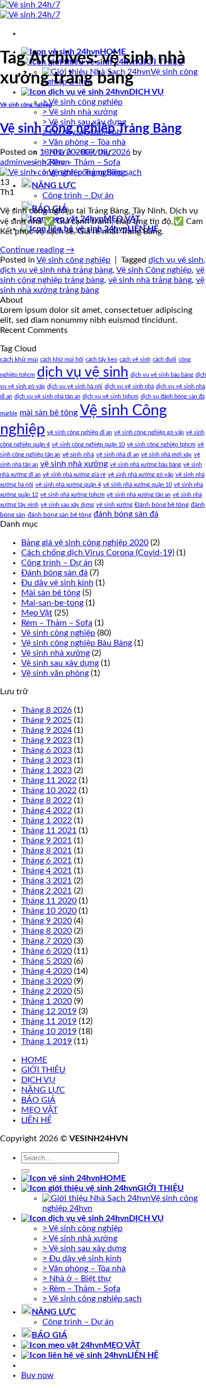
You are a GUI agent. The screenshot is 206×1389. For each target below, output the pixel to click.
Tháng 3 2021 (46, 881)
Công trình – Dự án (78, 195)
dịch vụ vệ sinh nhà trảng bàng (56, 270)
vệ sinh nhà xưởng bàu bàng (145, 465)
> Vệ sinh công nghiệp (82, 102)
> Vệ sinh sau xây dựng (84, 1248)
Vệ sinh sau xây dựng (60, 663)
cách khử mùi (19, 359)
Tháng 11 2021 (49, 830)
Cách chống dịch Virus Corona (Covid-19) (97, 552)
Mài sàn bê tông (50, 593)
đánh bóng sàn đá (125, 514)
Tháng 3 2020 (46, 981)
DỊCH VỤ (146, 92)
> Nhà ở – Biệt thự (76, 1278)
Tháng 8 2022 (46, 800)
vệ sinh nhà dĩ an (117, 455)
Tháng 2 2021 (46, 891)
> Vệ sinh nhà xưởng (79, 112)
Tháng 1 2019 (46, 1041)
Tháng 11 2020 (49, 901)
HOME (34, 1060)
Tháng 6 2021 (46, 860)
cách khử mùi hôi (61, 359)
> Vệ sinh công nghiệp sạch (92, 1298)
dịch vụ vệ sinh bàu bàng (161, 375)
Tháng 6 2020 (46, 951)
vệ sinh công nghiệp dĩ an (79, 432)
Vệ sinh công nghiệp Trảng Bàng (91, 129)
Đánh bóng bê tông (162, 504)
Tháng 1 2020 (46, 1001)
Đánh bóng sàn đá (54, 572)
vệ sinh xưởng (114, 505)
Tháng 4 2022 (46, 810)
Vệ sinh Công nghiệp (154, 270)
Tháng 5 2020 (46, 961)
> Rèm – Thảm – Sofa (81, 162)
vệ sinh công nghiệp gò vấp (149, 432)
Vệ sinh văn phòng (55, 673)
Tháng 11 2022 (49, 780)
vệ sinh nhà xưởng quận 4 (68, 485)
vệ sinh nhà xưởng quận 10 (137, 485)
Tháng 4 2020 (46, 971)
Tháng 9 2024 (46, 730)
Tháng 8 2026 (46, 710)
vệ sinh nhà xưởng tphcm (72, 495)
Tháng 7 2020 (46, 941)
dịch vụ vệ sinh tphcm (110, 396)
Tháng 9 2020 (46, 921)
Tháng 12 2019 (49, 1011)
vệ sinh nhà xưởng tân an (139, 495)
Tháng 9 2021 (46, 840)
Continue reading (37, 250)
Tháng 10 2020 (49, 911)
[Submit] (25, 1170)
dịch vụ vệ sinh (175, 260)
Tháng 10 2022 (49, 790)
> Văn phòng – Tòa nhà (84, 142)
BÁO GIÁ (38, 1100)
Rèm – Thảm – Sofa (56, 623)
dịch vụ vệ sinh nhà (129, 386)
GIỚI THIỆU (43, 1070)
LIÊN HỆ (36, 1120)
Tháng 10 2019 (49, 1031)
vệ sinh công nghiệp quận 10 (88, 445)
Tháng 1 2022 (46, 820)
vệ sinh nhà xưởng (74, 464)
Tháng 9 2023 (46, 740)
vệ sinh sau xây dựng (67, 505)
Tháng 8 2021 (46, 850)
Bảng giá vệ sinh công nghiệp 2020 (84, 542)
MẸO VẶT (39, 1110)
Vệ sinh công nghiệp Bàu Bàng (76, 643)
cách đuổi (164, 359)
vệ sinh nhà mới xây (166, 455)
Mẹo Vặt (36, 613)
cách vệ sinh (135, 359)
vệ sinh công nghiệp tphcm (161, 445)
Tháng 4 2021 (46, 870)
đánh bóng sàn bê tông (59, 514)
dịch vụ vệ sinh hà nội (74, 386)
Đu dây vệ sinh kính (57, 583)
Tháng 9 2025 (46, 720)
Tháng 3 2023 (46, 760)
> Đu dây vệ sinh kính (81, 1258)
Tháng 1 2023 (46, 770)
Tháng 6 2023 (46, 750)
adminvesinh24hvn (35, 162)
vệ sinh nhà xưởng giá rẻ (74, 475)
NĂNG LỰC (54, 185)
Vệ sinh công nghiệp (26, 105)
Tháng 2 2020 (46, 991)
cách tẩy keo (101, 359)
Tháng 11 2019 (49, 1021)
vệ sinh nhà (78, 454)
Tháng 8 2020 (46, 931)
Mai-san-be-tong (52, 603)
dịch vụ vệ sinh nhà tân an (47, 396)
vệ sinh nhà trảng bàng (150, 280)
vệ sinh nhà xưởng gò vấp (140, 475)
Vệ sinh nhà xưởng (55, 653)
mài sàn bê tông (49, 412)
